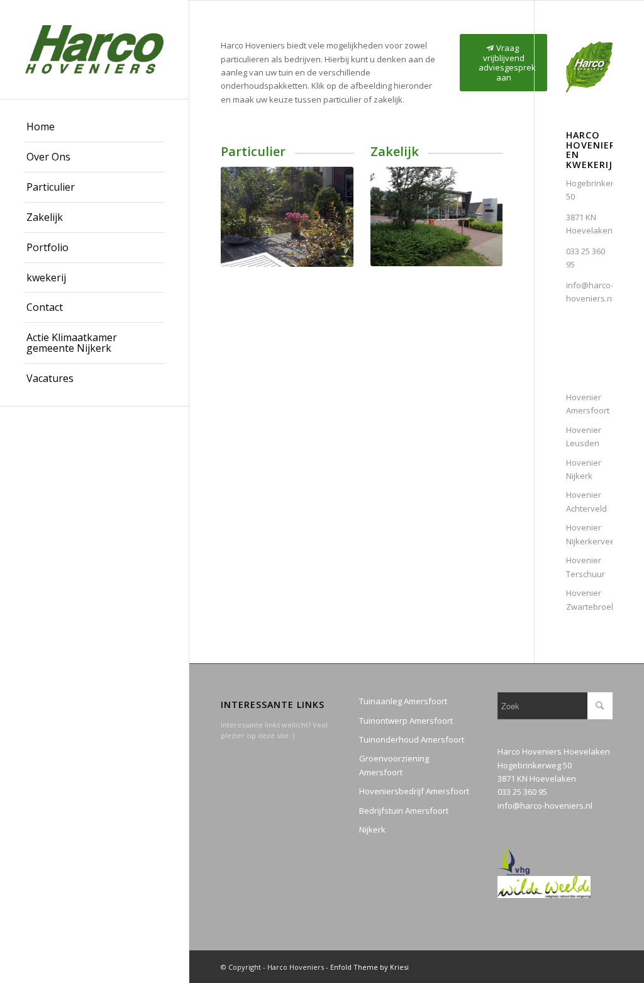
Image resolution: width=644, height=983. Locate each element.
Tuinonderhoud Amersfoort (411, 739)
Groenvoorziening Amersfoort (394, 765)
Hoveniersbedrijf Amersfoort (414, 791)
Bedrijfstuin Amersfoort (403, 810)
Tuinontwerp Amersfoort (406, 720)
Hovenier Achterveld (586, 501)
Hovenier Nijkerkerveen (589, 534)
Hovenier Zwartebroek (589, 599)
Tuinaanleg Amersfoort (403, 701)
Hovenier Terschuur (585, 566)
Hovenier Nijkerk (583, 469)
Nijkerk (372, 829)
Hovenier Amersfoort (587, 403)
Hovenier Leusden (583, 436)
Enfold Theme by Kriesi (369, 967)
